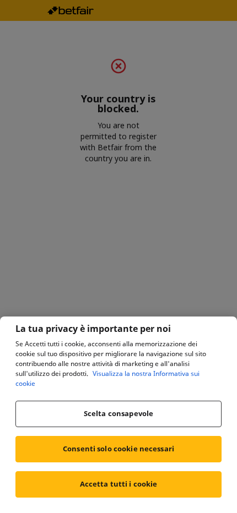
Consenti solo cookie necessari (118, 449)
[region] (118, 414)
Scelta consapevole (118, 413)
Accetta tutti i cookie (119, 484)
